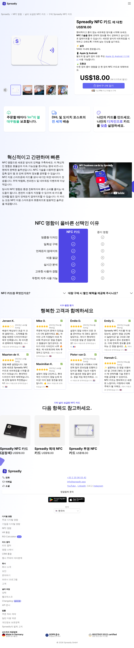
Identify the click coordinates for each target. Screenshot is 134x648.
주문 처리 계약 (9, 614)
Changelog (7, 601)
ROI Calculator (9, 536)
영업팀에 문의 (67, 491)
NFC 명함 (6, 528)
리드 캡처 (6, 545)
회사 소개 (6, 567)
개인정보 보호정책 (10, 622)
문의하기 (6, 575)
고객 (4, 583)
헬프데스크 (7, 596)
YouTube (71, 486)
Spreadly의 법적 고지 (12, 626)
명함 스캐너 (7, 549)
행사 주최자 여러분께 (12, 558)
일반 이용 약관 (9, 618)
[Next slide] (64, 90)
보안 (4, 571)
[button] (15, 90)
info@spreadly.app (76, 481)
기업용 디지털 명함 (11, 524)
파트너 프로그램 (9, 579)
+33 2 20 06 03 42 (76, 477)
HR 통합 (6, 532)
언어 (67, 507)
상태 (4, 592)
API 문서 (6, 605)
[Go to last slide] (5, 90)
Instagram (98, 486)
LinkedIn (82, 486)
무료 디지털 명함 (10, 519)
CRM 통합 (7, 553)
